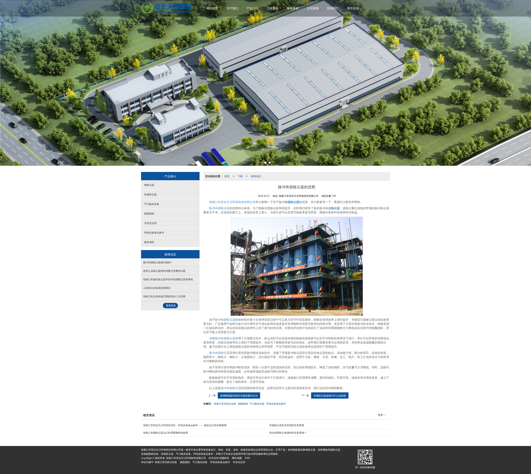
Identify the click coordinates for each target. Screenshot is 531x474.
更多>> (382, 415)
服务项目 (149, 242)
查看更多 (171, 305)
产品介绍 (252, 8)
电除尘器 (149, 185)
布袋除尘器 (150, 194)
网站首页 (212, 8)
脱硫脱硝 (243, 403)
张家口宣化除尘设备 (225, 403)
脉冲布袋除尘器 (219, 208)
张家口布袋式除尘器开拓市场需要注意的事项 (168, 279)
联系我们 (333, 8)
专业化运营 (150, 223)
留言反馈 (353, 8)
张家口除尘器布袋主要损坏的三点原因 (164, 296)
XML (247, 458)
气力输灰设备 (257, 403)
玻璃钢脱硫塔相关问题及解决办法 (239, 395)
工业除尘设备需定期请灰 (157, 288)
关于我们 (232, 8)
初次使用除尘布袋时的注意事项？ (288, 432)
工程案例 (272, 8)
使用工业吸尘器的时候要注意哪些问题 (164, 271)
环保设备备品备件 (276, 403)
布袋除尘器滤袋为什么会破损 (330, 395)
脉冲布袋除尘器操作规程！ (158, 262)
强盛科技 (224, 458)
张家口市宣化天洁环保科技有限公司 (232, 202)
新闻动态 (256, 176)
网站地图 (237, 458)
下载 (240, 176)
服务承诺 (292, 8)
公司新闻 (313, 8)
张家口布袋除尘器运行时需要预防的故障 (165, 432)
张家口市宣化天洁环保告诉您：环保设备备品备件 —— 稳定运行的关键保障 (185, 425)
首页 (226, 176)
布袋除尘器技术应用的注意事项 (286, 425)
